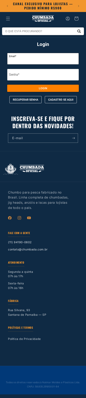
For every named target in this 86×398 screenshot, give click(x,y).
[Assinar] (73, 138)
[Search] (79, 31)
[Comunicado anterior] (7, 6)
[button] (8, 18)
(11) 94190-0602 (20, 242)
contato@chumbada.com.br (28, 249)
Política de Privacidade (24, 338)
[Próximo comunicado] (78, 6)
